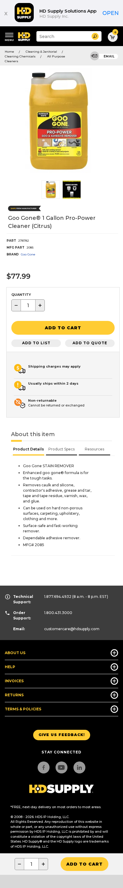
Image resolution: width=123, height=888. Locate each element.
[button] (95, 36)
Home (9, 52)
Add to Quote (90, 343)
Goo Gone (28, 254)
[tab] (28, 450)
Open (110, 13)
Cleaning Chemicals (20, 56)
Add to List (36, 343)
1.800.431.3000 (58, 612)
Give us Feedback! (62, 734)
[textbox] (28, 305)
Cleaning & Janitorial (41, 52)
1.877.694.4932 (57, 596)
